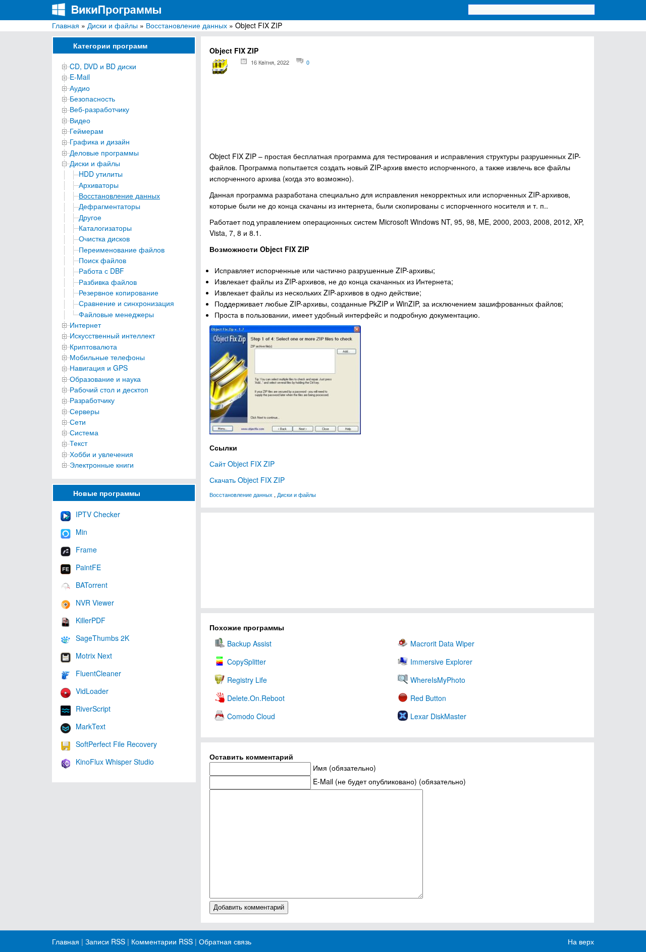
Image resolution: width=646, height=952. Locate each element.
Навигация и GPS (99, 368)
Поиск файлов (102, 260)
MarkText (90, 726)
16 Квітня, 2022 (270, 62)
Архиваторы (99, 185)
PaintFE (88, 567)
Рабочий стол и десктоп (109, 389)
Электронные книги (102, 465)
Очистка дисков (104, 238)
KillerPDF (90, 620)
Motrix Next (94, 655)
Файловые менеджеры (116, 314)
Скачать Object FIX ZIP (247, 480)
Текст (78, 443)
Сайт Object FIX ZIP (242, 464)
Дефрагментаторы (109, 206)
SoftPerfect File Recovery (116, 744)
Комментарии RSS (162, 941)
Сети (78, 422)
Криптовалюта (93, 346)
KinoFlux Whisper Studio (115, 762)
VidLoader (92, 691)
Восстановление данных (186, 25)
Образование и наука (105, 379)
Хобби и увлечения (101, 454)
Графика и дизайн (100, 141)
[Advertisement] (397, 116)
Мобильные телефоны (107, 357)
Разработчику (92, 400)
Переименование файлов (122, 249)
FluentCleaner (98, 673)
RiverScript (93, 709)
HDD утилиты (101, 174)
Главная (65, 25)
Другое (90, 217)
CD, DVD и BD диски (103, 66)
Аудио (80, 88)
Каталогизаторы (105, 228)
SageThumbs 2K (102, 638)
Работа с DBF (101, 271)
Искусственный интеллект (112, 335)
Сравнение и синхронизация (126, 303)
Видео (80, 120)
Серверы (84, 411)
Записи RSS (105, 941)
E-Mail (80, 77)
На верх (581, 941)
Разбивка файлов (108, 282)
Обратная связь (224, 941)
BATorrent (91, 585)
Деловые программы (104, 152)
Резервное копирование (118, 292)
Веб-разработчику (99, 109)
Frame (86, 549)
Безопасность (92, 98)
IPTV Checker (98, 514)
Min (81, 532)
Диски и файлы (112, 25)
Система (84, 432)
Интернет (85, 325)
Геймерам (86, 131)
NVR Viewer (95, 602)
